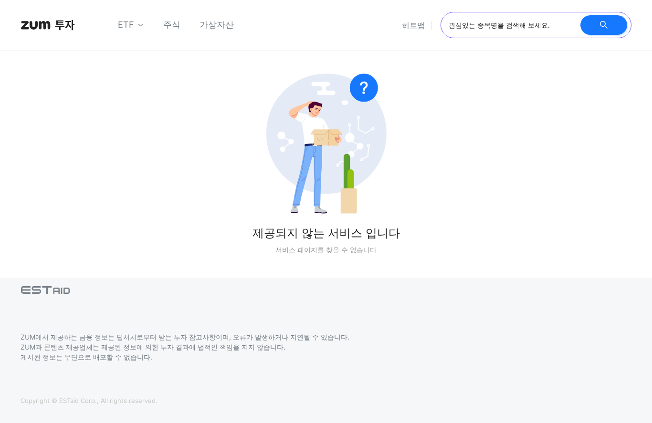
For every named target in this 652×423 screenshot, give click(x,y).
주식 (171, 25)
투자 (65, 25)
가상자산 (217, 25)
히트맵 (413, 25)
